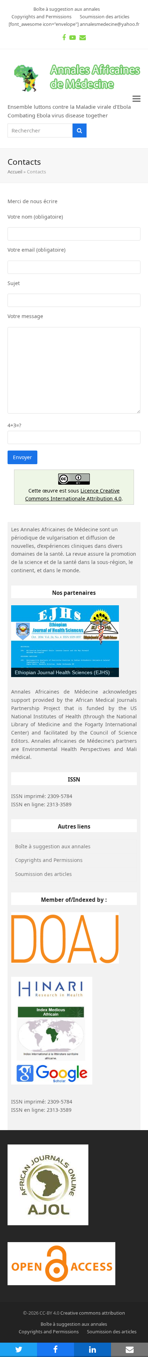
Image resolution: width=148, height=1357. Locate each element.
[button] (136, 99)
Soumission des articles (43, 874)
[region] (65, 641)
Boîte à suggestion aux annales (53, 846)
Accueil (15, 171)
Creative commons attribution (92, 1313)
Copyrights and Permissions (49, 860)
